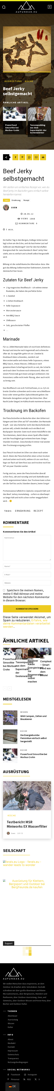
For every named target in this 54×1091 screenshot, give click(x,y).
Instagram (32, 1074)
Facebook (15, 1074)
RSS (29, 1079)
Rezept (26, 200)
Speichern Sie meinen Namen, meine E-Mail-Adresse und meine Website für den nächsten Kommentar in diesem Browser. (26, 595)
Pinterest (15, 1079)
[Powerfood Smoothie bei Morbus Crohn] (14, 114)
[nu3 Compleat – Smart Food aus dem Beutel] (45, 651)
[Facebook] (15, 157)
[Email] (36, 157)
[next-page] (10, 688)
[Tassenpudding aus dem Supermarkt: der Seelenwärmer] (39, 114)
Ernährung (16, 200)
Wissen (24, 712)
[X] (36, 1079)
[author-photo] (9, 833)
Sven (14, 207)
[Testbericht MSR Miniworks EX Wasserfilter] (27, 795)
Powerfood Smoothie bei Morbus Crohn (12, 128)
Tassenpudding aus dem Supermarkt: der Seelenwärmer (38, 129)
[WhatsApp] (29, 157)
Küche (29, 81)
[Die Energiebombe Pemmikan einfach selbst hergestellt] (10, 736)
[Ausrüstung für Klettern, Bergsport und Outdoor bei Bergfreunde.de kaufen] (27, 887)
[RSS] (24, 1079)
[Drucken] (43, 157)
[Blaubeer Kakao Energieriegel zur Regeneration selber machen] (35, 653)
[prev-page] (5, 688)
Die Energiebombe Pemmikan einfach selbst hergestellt (33, 738)
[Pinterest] (22, 157)
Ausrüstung (13, 81)
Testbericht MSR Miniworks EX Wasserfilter (27, 824)
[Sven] (7, 207)
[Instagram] (25, 1075)
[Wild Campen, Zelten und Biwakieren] (10, 717)
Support (8, 943)
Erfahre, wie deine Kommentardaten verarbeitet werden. (26, 623)
